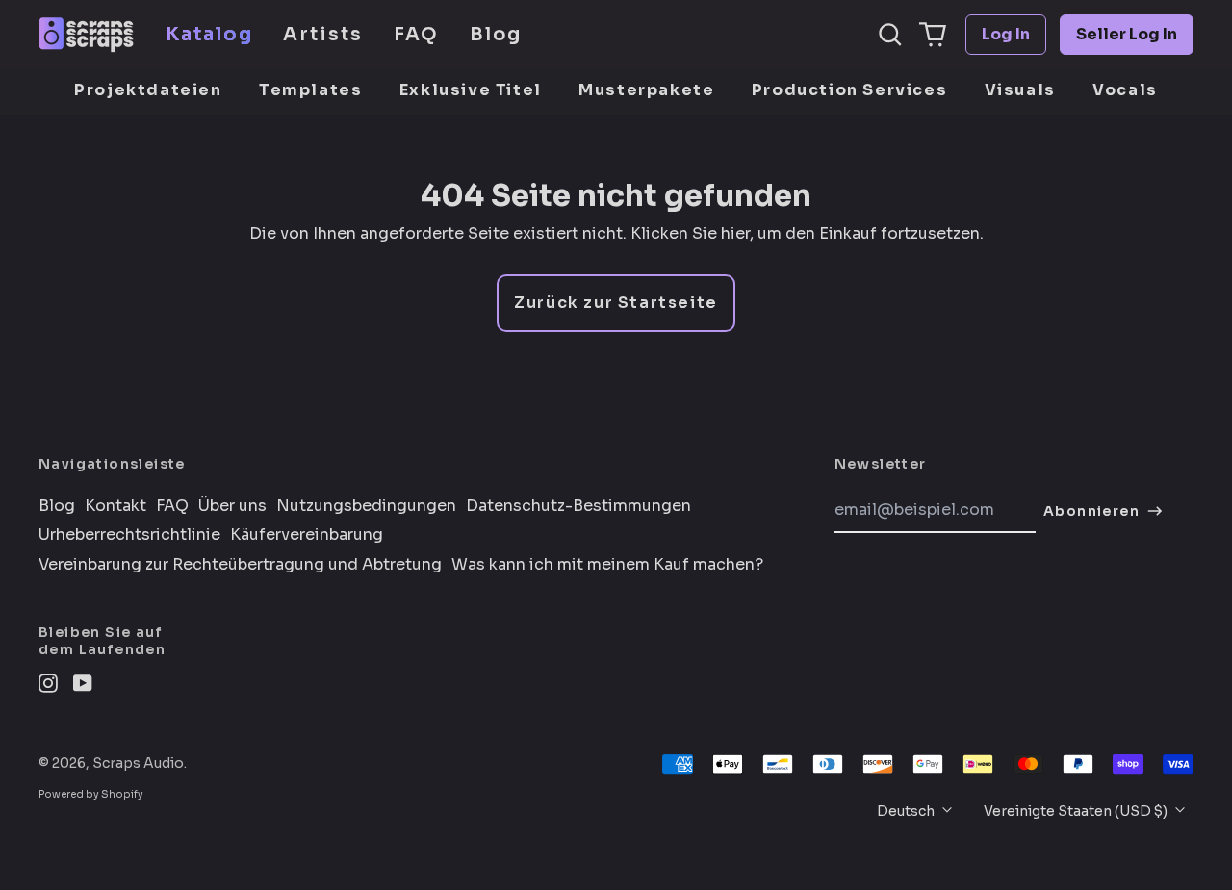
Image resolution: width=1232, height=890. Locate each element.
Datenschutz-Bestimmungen (578, 506)
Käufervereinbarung (306, 535)
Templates (310, 90)
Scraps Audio (138, 763)
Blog (496, 34)
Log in (1006, 34)
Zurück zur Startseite (616, 302)
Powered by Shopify (90, 794)
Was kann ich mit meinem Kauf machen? (607, 564)
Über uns (232, 506)
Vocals (1125, 90)
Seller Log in (1126, 34)
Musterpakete (646, 90)
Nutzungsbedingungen (366, 506)
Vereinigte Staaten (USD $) (1077, 811)
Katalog (209, 34)
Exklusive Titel (470, 90)
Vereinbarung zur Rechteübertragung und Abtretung (240, 564)
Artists (322, 34)
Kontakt (115, 506)
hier (735, 233)
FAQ (416, 34)
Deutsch (907, 811)
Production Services (849, 90)
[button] (890, 34)
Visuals (1020, 90)
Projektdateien (147, 90)
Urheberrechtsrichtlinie (129, 535)
